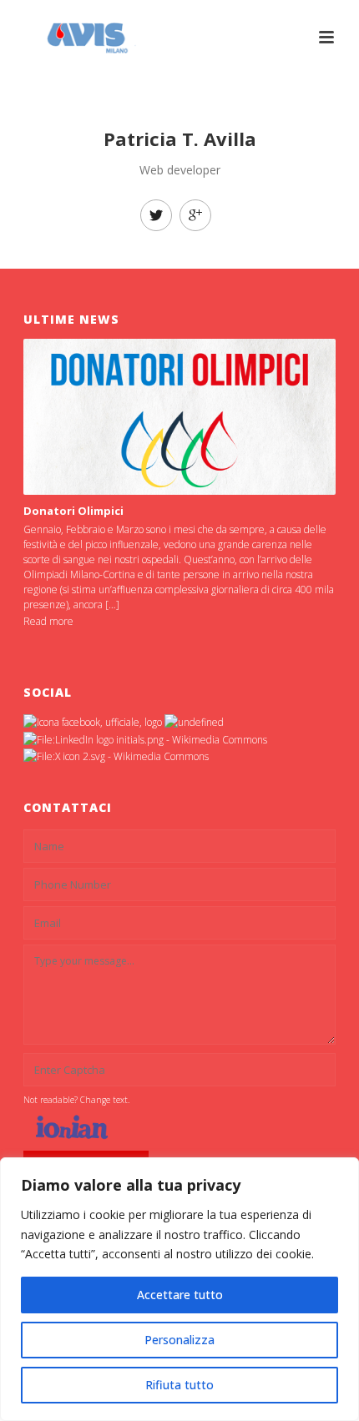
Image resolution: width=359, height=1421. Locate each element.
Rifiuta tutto (179, 1385)
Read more (48, 621)
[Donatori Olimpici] (179, 417)
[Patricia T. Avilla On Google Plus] (195, 215)
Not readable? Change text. (76, 1100)
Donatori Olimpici (73, 510)
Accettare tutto (180, 1295)
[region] (179, 1289)
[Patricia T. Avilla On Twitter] (156, 215)
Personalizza (179, 1340)
